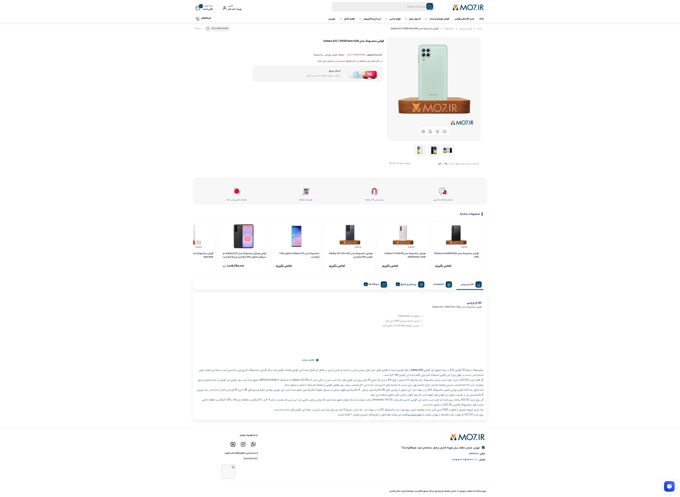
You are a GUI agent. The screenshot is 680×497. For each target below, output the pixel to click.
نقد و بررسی (467, 284)
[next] (198, 242)
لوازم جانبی (395, 18)
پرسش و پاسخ (408, 284)
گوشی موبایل (465, 28)
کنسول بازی (415, 18)
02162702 (473, 453)
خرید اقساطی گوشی (464, 18)
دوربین (331, 18)
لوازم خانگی (349, 18)
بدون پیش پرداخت (412, 414)
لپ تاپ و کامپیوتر (372, 18)
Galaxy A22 (417, 370)
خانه (481, 18)
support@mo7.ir (464, 459)
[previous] (482, 242)
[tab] (469, 284)
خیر (439, 164)
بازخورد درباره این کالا (401, 163)
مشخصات (438, 284)
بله (445, 164)
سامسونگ (449, 28)
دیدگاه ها (374, 284)
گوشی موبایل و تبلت (439, 18)
